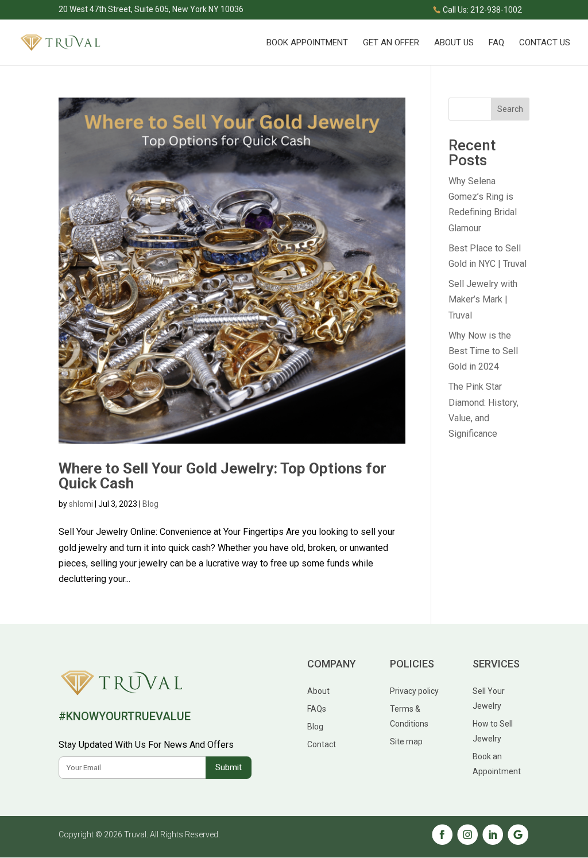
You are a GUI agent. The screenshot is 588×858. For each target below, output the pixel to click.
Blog (150, 503)
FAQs (316, 708)
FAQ (496, 43)
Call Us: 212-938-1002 (482, 9)
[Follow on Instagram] (467, 842)
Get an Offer (391, 43)
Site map (406, 741)
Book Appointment (307, 43)
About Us (454, 43)
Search (510, 109)
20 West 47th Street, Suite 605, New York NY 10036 (151, 10)
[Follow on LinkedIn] (492, 842)
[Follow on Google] (517, 842)
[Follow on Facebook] (442, 842)
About (318, 691)
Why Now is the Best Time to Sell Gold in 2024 (483, 351)
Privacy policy (414, 691)
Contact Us (544, 43)
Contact (321, 744)
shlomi (81, 503)
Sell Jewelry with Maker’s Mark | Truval (482, 299)
